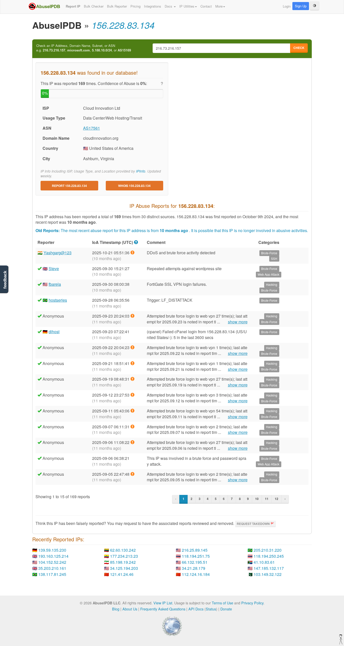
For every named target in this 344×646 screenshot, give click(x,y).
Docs (169, 6)
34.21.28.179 (193, 568)
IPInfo (140, 171)
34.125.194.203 (124, 568)
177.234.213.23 (124, 556)
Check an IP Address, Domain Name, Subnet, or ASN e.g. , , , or (83, 48)
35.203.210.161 (52, 568)
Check (298, 47)
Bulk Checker (94, 6)
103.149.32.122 (268, 574)
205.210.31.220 (268, 550)
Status (211, 608)
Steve (54, 268)
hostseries (58, 300)
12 (276, 498)
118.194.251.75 (196, 556)
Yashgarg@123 (58, 253)
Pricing (135, 6)
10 (257, 498)
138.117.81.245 (52, 574)
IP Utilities (186, 6)
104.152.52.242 (52, 562)
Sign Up (300, 6)
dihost (54, 331)
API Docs (195, 608)
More (219, 6)
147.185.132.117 (269, 568)
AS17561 (91, 128)
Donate (226, 608)
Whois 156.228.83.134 (134, 185)
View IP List (162, 602)
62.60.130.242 (123, 550)
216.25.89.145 (195, 550)
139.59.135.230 (52, 550)
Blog (115, 608)
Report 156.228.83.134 (69, 185)
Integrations (152, 6)
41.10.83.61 (264, 562)
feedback (5, 280)
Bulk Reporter (117, 6)
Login (287, 6)
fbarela (55, 284)
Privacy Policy (252, 602)
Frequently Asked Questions (162, 608)
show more (238, 322)
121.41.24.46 (121, 574)
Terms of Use (222, 602)
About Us (129, 608)
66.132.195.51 (195, 562)
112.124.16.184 (196, 574)
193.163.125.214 (53, 556)
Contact (206, 6)
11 (266, 498)
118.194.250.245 (269, 556)
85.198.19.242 (123, 562)
